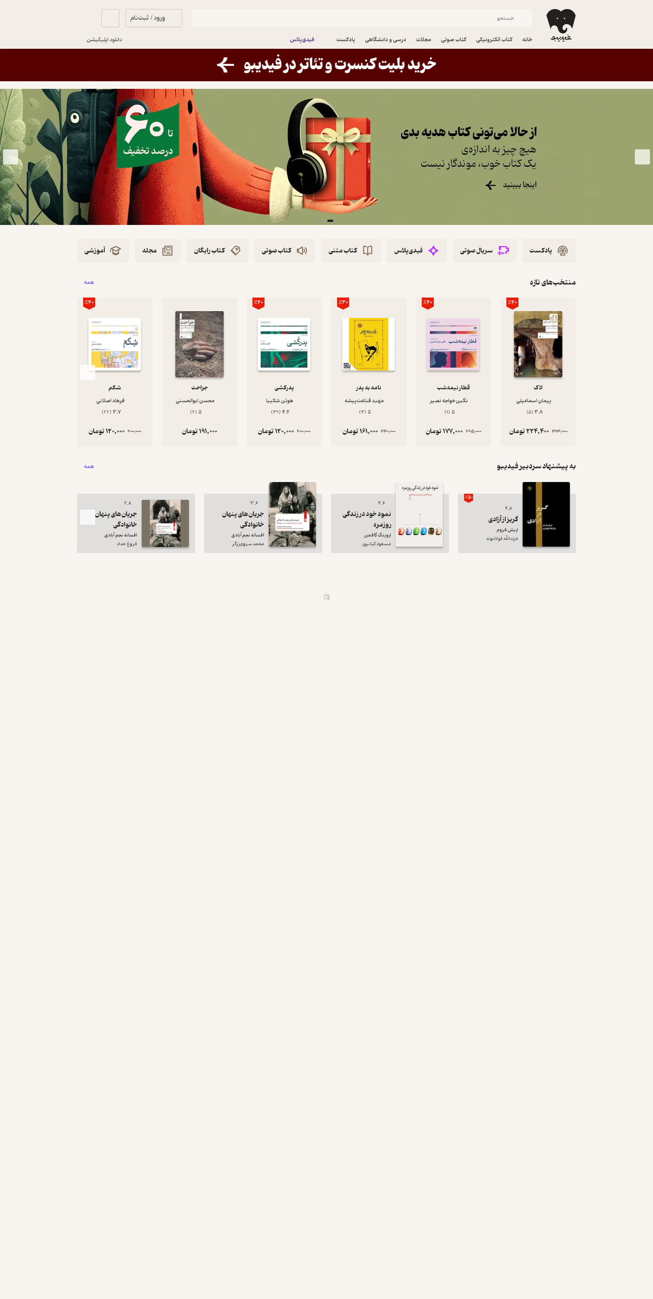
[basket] (110, 18)
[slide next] (10, 156)
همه (89, 282)
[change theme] (86, 18)
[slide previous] (642, 156)
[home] (560, 25)
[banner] (326, 65)
